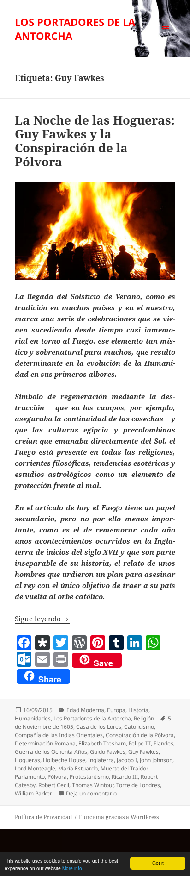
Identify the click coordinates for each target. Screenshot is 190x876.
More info (72, 867)
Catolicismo (139, 727)
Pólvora (57, 777)
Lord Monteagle (35, 768)
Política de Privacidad (43, 817)
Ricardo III (125, 777)
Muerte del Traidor (124, 768)
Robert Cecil (53, 785)
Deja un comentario (91, 793)
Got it (158, 862)
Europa (116, 710)
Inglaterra (101, 760)
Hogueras (27, 760)
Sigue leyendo (42, 618)
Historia (138, 710)
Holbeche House (64, 760)
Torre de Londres (138, 785)
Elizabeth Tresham (102, 743)
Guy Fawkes (143, 752)
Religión (144, 718)
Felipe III (140, 743)
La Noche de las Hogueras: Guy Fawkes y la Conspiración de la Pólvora (95, 141)
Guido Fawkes (107, 752)
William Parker (33, 793)
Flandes (163, 743)
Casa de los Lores (98, 727)
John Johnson (156, 760)
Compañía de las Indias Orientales (59, 735)
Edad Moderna (85, 710)
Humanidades (33, 718)
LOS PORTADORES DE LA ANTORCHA (75, 29)
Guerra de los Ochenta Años (51, 752)
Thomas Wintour (92, 785)
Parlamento (30, 777)
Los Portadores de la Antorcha (92, 718)
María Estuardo (78, 768)
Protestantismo (89, 777)
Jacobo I (127, 760)
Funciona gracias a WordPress (119, 817)
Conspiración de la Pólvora (140, 735)
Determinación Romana (45, 743)
